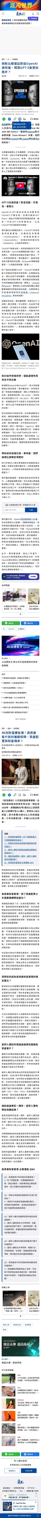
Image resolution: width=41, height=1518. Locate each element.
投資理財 (16, 728)
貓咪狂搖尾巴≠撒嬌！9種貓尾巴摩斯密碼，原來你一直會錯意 (28, 1416)
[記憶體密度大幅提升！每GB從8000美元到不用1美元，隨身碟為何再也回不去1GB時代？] (8, 1391)
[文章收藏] (20, 119)
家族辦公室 (17, 1325)
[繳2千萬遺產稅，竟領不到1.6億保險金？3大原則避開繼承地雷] (8, 1441)
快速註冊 (28, 1470)
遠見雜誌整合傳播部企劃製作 (12, 752)
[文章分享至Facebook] (9, 119)
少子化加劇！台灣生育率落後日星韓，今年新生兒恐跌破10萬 (28, 1379)
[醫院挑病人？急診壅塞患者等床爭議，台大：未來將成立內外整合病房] (8, 1428)
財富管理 (28, 1325)
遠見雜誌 (6, 1488)
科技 (18, 1388)
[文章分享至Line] (4, 119)
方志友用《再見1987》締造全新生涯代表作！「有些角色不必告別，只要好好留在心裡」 (28, 1403)
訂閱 (31, 510)
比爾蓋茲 (21, 629)
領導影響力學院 (32, 1491)
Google (35, 282)
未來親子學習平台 (9, 1491)
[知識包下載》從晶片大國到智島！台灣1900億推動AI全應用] (8, 1506)
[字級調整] (24, 119)
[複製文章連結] (15, 119)
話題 (18, 1375)
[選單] (3, 13)
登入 (15, 127)
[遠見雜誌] (20, 13)
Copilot (25, 138)
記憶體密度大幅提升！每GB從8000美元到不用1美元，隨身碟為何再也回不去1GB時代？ (28, 1391)
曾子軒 (4, 76)
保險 (4, 1330)
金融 (9, 728)
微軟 (4, 124)
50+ (21, 1491)
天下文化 (30, 1488)
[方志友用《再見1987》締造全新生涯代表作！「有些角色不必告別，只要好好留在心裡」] (8, 1403)
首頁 (3, 59)
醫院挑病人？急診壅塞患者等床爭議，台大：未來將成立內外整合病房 (28, 1428)
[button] (20, 614)
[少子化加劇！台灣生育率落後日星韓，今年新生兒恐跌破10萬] (8, 1379)
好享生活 (20, 1400)
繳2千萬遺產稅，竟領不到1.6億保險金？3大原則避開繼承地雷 (28, 1441)
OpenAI (31, 131)
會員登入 (12, 1470)
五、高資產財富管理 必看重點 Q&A (19, 862)
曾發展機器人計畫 (29, 519)
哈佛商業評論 (19, 1488)
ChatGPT (14, 138)
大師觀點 (15, 59)
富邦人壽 (6, 1325)
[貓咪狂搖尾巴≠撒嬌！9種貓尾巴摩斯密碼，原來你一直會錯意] (8, 1416)
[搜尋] (38, 13)
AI (8, 59)
